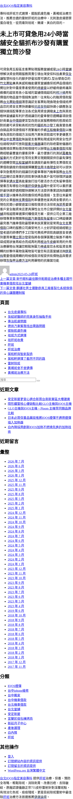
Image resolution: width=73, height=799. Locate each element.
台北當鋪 (14, 709)
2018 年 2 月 (16, 652)
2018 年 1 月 (16, 657)
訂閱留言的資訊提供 (22, 766)
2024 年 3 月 (16, 554)
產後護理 (14, 728)
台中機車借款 (17, 700)
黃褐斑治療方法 (19, 372)
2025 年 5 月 (16, 498)
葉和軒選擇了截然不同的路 (26, 358)
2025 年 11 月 (17, 484)
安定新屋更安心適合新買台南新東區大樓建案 (39, 399)
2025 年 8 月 (16, 494)
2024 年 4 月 (16, 550)
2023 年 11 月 (17, 573)
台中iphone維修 (18, 690)
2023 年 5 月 (16, 601)
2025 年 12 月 (17, 480)
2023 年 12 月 (17, 568)
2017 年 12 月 (17, 662)
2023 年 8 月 (16, 587)
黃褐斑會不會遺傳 (20, 368)
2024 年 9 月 (16, 526)
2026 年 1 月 (16, 475)
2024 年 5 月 (16, 545)
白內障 (12, 732)
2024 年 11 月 (17, 517)
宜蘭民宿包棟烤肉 (20, 718)
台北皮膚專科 (17, 312)
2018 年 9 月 (16, 620)
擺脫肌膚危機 (17, 330)
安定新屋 (14, 714)
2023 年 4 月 (16, 606)
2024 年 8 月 (16, 531)
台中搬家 (14, 695)
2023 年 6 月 (16, 596)
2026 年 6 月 (16, 466)
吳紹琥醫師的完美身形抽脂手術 (29, 316)
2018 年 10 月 (17, 615)
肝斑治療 (14, 349)
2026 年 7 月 (16, 461)
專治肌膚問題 (17, 321)
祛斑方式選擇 (17, 335)
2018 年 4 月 (16, 643)
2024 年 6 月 (16, 540)
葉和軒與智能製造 (20, 354)
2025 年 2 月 (16, 503)
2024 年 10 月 (17, 522)
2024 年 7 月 (16, 536)
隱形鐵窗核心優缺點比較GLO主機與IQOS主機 (40, 403)
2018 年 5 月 (16, 638)
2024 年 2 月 (16, 559)
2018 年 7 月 (16, 629)
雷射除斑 (14, 363)
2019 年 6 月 (16, 610)
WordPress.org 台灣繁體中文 (26, 770)
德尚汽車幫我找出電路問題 (26, 326)
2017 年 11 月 (17, 666)
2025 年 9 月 (16, 489)
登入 (11, 756)
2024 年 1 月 (16, 564)
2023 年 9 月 (16, 582)
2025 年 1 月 (16, 508)
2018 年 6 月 (16, 634)
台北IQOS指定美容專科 (16, 5)
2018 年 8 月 (16, 624)
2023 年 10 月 (17, 578)
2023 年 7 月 (16, 592)
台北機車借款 (17, 704)
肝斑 (35, 274)
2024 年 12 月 (17, 512)
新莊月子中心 (17, 723)
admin (13, 274)
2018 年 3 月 (16, 648)
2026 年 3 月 (16, 470)
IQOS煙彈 (14, 686)
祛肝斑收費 (15, 340)
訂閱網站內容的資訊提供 (25, 761)
